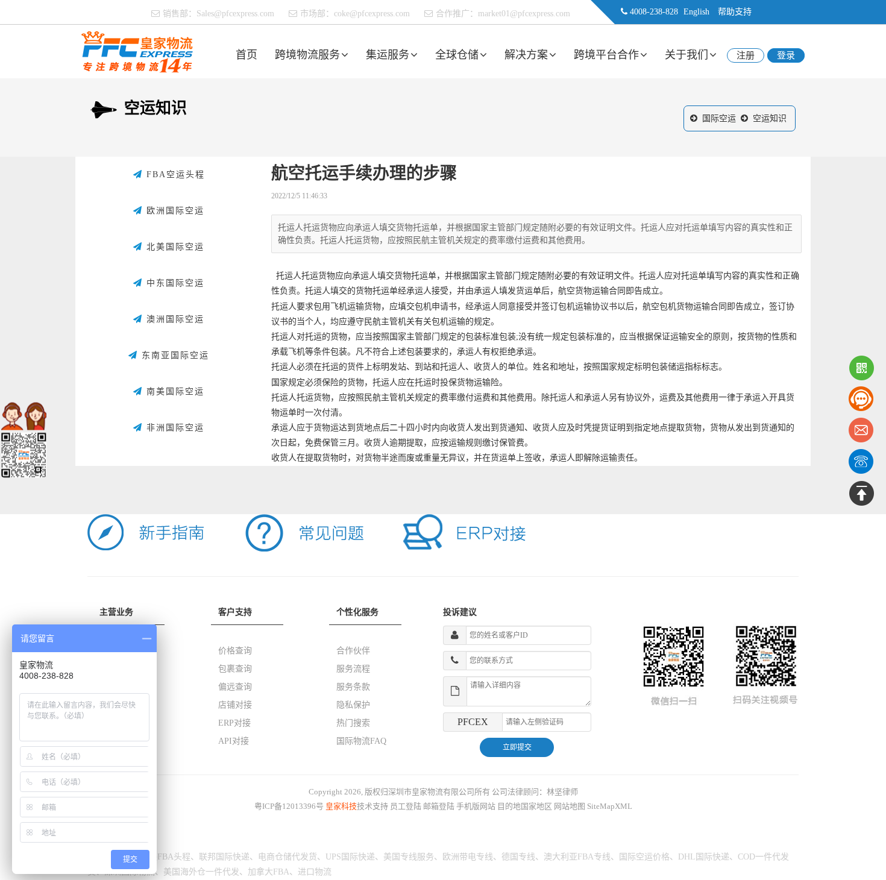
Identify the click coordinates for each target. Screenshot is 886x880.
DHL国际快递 (703, 856)
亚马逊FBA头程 (161, 856)
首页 (246, 55)
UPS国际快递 (350, 856)
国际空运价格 (644, 856)
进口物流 (314, 871)
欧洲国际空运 (173, 210)
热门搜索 (353, 723)
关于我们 (686, 55)
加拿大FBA (268, 871)
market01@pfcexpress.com (524, 13)
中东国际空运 (173, 283)
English (696, 11)
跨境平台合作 (606, 55)
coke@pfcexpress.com (372, 13)
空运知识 (770, 118)
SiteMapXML (609, 806)
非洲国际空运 (173, 427)
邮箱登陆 (438, 806)
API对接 (233, 741)
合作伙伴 (353, 650)
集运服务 (387, 55)
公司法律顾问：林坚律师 (535, 791)
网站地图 (569, 806)
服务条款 (353, 686)
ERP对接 (234, 723)
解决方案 (526, 55)
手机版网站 (475, 806)
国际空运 (719, 118)
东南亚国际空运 (173, 355)
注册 (746, 55)
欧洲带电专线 (467, 856)
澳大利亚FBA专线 (577, 856)
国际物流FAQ (361, 741)
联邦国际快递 (224, 856)
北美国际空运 (173, 246)
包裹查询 (235, 668)
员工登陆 (405, 806)
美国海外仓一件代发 (201, 871)
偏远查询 (235, 686)
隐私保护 (353, 704)
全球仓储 (457, 55)
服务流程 (353, 668)
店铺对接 (235, 704)
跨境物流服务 (307, 55)
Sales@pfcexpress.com (235, 13)
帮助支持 (735, 11)
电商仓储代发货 (287, 856)
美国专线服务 (408, 856)
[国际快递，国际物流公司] (137, 50)
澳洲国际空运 (173, 319)
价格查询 (235, 650)
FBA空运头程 (174, 174)
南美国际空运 (173, 391)
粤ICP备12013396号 (289, 806)
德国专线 (518, 856)
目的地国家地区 (524, 806)
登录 (786, 55)
